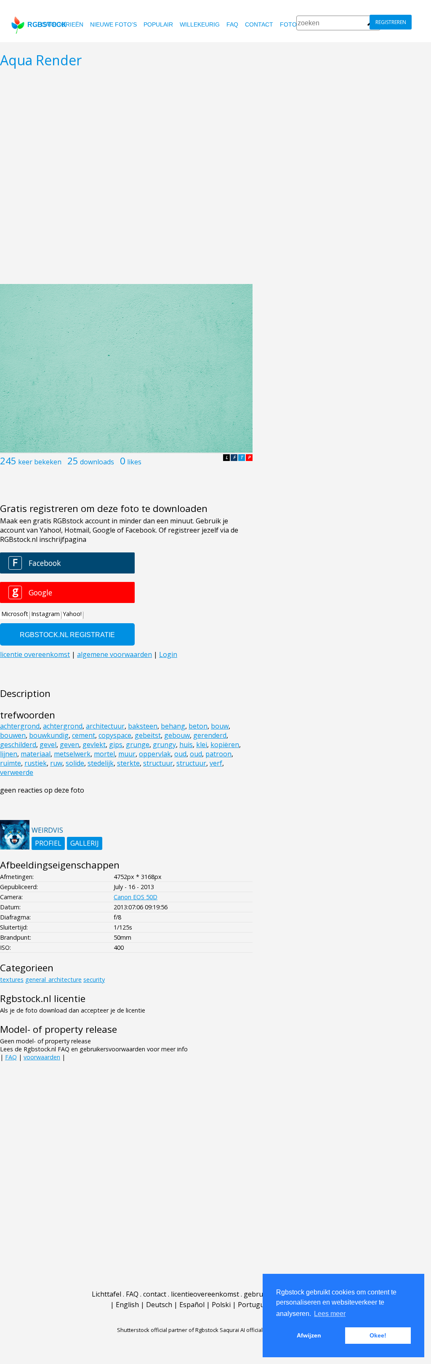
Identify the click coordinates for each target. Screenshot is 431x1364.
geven (69, 744)
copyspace (114, 735)
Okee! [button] (378, 1335)
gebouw (177, 735)
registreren (390, 22)
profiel (48, 843)
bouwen (13, 735)
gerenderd (209, 735)
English (127, 1304)
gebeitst (148, 735)
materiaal (36, 753)
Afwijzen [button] (309, 1335)
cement (83, 735)
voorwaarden (42, 1057)
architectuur (105, 726)
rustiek (35, 763)
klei (201, 744)
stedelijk (101, 763)
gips (115, 744)
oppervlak (155, 753)
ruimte (10, 763)
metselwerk (72, 753)
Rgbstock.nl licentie (42, 998)
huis (186, 744)
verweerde (16, 772)
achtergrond (20, 726)
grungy (164, 744)
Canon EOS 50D (135, 897)
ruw (56, 763)
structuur (158, 763)
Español (192, 1304)
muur (127, 753)
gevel (48, 744)
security (94, 979)
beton (198, 726)
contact (259, 24)
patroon (218, 753)
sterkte (128, 763)
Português (254, 1304)
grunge (137, 744)
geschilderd (18, 744)
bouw (220, 726)
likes (134, 461)
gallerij (84, 843)
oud (180, 753)
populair (158, 24)
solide (75, 763)
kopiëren (224, 744)
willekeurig (200, 24)
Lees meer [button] (330, 1313)
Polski (221, 1304)
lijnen (8, 753)
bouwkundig (49, 735)
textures (12, 979)
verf (216, 763)
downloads (97, 461)
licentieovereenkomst (205, 1294)
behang (173, 726)
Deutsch (159, 1304)
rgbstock (47, 24)
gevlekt (94, 744)
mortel (104, 753)
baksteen (142, 726)
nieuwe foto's (113, 24)
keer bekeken (39, 461)
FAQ (232, 24)
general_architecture (53, 979)
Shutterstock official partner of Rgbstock (167, 1330)
